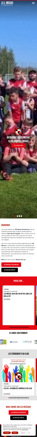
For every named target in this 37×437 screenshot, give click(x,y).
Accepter (7, 432)
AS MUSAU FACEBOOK (11, 264)
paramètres (25, 429)
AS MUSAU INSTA (9, 270)
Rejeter (15, 432)
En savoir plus (18, 145)
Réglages (23, 432)
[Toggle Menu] (33, 3)
